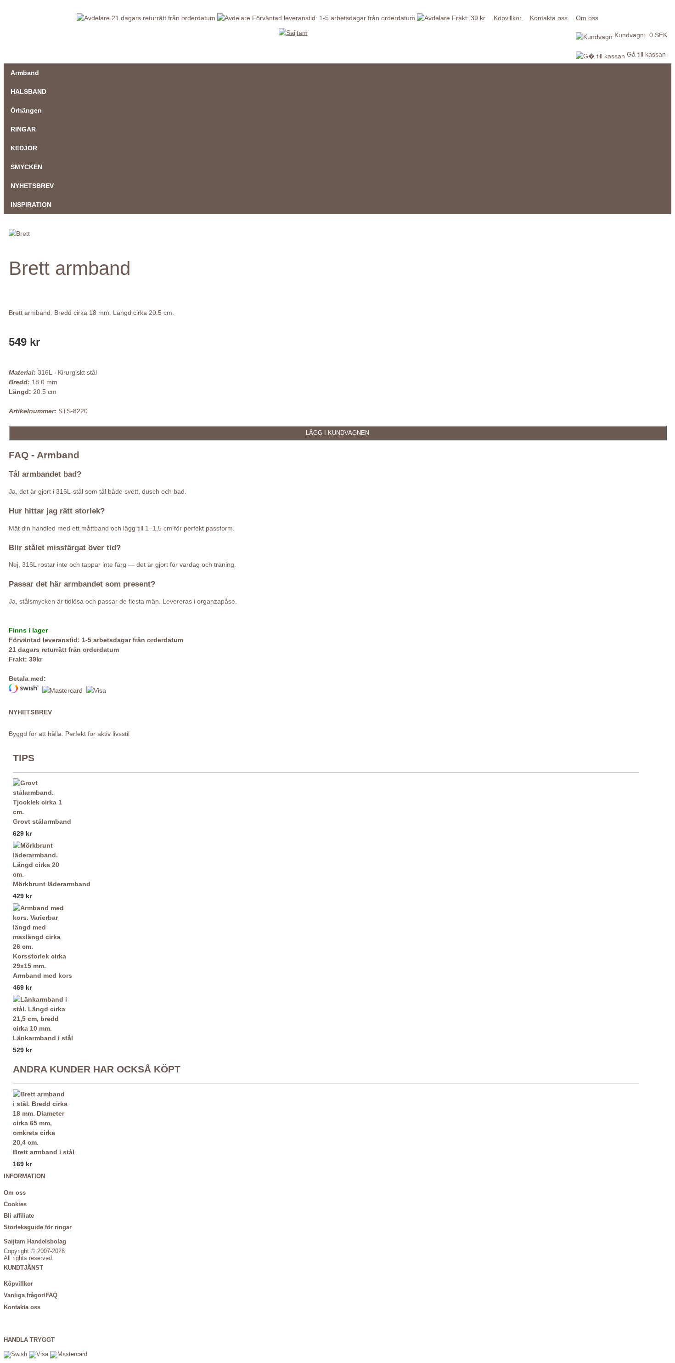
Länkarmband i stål (43, 1038)
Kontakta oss (549, 18)
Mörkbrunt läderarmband (51, 884)
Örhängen (26, 110)
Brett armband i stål (43, 1152)
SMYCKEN (26, 167)
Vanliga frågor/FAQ (30, 1295)
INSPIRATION (31, 204)
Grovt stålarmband (42, 821)
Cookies (15, 1204)
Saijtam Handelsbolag (35, 1241)
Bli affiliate (19, 1216)
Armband (25, 72)
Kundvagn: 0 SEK (641, 35)
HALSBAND (28, 91)
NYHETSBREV (32, 185)
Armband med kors (42, 975)
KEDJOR (24, 148)
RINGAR (23, 129)
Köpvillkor (508, 18)
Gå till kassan (645, 54)
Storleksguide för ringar (38, 1227)
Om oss (587, 18)
